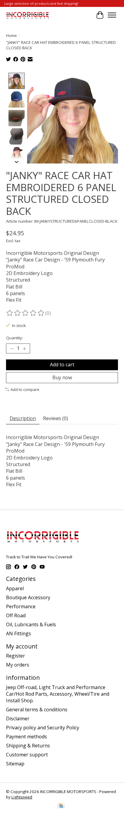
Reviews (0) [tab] (55, 418)
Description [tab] (23, 418)
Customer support (27, 754)
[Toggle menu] (112, 15)
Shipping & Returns (28, 745)
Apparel (15, 588)
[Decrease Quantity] (12, 349)
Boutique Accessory (28, 597)
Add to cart (62, 364)
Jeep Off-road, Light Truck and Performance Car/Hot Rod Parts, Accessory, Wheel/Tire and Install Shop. (57, 694)
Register (15, 655)
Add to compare (25, 389)
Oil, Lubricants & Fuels (31, 624)
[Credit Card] (61, 806)
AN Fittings (18, 633)
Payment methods (26, 736)
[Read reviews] (25, 313)
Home (11, 35)
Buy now (62, 377)
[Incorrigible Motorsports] (27, 15)
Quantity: (14, 337)
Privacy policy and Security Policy (42, 727)
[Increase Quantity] (24, 349)
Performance (21, 606)
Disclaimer (17, 718)
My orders (17, 664)
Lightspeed (21, 797)
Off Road (16, 615)
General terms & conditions (36, 709)
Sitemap (15, 763)
